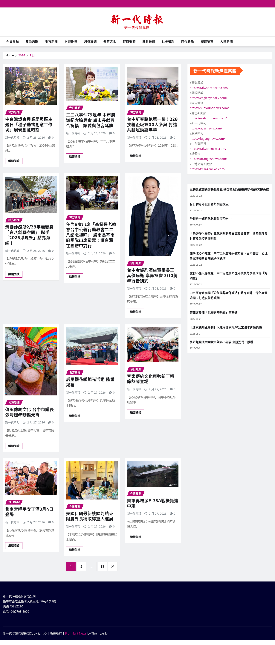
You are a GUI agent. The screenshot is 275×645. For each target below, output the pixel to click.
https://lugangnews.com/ (207, 139)
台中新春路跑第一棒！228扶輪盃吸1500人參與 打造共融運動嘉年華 (152, 124)
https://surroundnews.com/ (209, 108)
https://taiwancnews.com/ (208, 149)
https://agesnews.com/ (206, 128)
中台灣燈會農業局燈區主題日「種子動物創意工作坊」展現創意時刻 (29, 124)
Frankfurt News (76, 633)
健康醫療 (129, 41)
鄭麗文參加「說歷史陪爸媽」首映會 (214, 312)
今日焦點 (12, 41)
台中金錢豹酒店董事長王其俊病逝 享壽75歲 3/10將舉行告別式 (152, 275)
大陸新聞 (226, 41)
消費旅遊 (90, 41)
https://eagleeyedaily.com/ (208, 98)
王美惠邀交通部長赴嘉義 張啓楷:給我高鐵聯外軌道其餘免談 (229, 189)
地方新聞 (51, 41)
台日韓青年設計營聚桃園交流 (209, 204)
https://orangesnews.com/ (208, 159)
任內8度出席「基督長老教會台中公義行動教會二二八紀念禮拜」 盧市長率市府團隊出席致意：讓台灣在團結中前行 (91, 235)
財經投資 (71, 41)
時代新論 (187, 41)
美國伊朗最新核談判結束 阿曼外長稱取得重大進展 (89, 516)
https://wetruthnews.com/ (208, 118)
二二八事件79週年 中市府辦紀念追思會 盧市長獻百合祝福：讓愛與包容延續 (90, 120)
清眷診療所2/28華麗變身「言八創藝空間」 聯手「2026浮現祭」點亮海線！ (29, 234)
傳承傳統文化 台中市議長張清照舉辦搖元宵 (29, 412)
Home (10, 55)
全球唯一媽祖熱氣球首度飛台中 (211, 219)
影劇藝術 (148, 41)
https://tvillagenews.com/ (207, 169)
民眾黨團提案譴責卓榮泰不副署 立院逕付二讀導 (221, 342)
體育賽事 (207, 41)
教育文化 (109, 41)
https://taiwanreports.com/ (209, 88)
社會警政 (168, 41)
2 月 (32, 55)
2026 (21, 55)
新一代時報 (12, 137)
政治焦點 (32, 41)
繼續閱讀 (13, 161)
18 (102, 566)
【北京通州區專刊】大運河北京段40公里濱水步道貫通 (226, 327)
